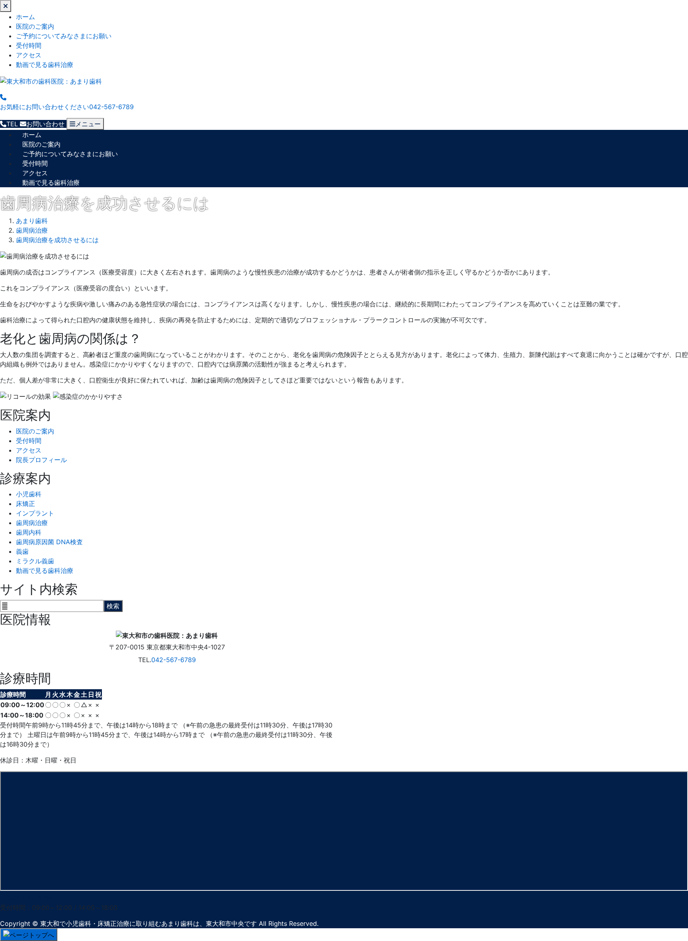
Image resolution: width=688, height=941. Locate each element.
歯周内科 (28, 532)
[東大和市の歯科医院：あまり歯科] (51, 80)
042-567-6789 (173, 660)
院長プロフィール (41, 460)
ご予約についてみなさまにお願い (63, 36)
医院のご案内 (35, 26)
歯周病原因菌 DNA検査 (49, 542)
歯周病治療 (32, 523)
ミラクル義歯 (35, 561)
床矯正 (25, 504)
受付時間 (28, 45)
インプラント (35, 513)
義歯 (22, 551)
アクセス (28, 55)
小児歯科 (28, 494)
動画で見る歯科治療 (44, 65)
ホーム (25, 17)
